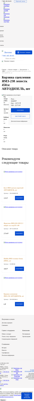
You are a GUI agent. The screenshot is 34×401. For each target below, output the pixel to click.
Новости (4, 350)
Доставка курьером (7, 322)
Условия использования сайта (29, 370)
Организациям (26, 336)
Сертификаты (5, 352)
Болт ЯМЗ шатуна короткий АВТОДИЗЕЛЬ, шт (13, 189)
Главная (4, 69)
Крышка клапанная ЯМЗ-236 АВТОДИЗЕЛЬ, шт (14, 295)
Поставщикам (26, 334)
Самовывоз (5, 325)
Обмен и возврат (6, 334)
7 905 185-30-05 (6, 1)
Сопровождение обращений (9, 339)
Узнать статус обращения (9, 336)
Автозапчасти (23, 69)
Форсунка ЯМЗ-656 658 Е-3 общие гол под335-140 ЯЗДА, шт (13, 224)
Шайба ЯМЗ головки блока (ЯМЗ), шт (13, 260)
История (4, 347)
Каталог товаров (12, 69)
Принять (3, 400)
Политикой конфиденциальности (10, 396)
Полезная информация (8, 355)
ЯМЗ (3, 71)
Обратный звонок (20, 1)
